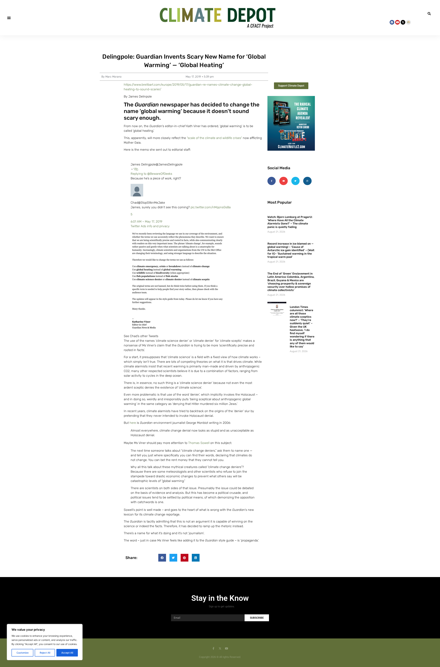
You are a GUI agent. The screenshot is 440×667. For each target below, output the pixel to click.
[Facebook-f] (271, 181)
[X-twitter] (403, 22)
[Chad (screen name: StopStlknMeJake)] (137, 195)
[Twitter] (295, 181)
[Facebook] (392, 22)
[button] (9, 17)
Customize (22, 652)
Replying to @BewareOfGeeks (151, 174)
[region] (44, 642)
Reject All (45, 652)
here (133, 423)
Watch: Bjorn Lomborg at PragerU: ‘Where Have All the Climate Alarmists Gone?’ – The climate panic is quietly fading (289, 222)
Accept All (67, 652)
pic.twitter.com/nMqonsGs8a (211, 207)
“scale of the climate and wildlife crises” (214, 138)
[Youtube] (397, 22)
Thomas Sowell (199, 443)
